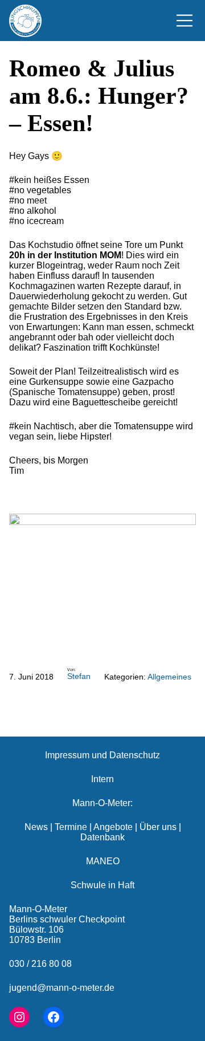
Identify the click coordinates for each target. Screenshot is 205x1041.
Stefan (79, 676)
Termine (71, 827)
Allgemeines (169, 676)
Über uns (158, 827)
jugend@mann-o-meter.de (61, 988)
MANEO (103, 861)
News (36, 827)
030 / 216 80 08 (40, 964)
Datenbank (102, 837)
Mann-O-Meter (38, 909)
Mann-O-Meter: (102, 803)
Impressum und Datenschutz (102, 755)
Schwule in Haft (102, 885)
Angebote (113, 827)
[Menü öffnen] (184, 20)
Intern (102, 779)
